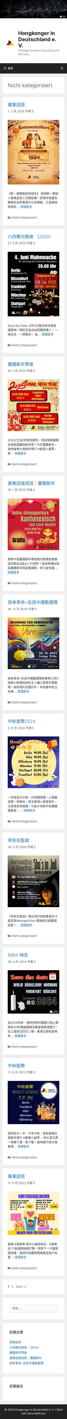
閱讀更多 (26, 207)
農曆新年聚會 (21, 364)
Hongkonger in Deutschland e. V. (37, 39)
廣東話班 (16, 104)
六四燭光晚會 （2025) (29, 236)
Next (21, 1286)
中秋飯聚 (16, 1065)
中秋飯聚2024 (21, 721)
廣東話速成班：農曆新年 (31, 483)
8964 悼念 (18, 955)
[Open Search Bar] (62, 68)
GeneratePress (36, 1413)
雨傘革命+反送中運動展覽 (33, 602)
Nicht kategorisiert (24, 217)
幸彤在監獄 (18, 840)
